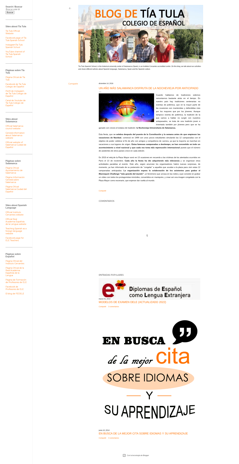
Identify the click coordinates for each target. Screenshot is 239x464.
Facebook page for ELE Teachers (15, 239)
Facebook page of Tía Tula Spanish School (16, 39)
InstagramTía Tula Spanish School (14, 46)
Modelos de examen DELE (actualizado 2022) (132, 302)
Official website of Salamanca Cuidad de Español (16, 145)
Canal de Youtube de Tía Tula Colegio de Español (16, 103)
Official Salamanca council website (14, 127)
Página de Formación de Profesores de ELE (16, 281)
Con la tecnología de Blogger (138, 455)
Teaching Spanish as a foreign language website (16, 231)
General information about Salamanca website (15, 135)
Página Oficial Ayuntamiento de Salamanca (14, 170)
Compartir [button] (73, 83)
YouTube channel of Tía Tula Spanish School (15, 54)
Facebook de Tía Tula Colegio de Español (16, 85)
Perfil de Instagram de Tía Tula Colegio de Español (16, 93)
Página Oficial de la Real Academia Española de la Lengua (15, 272)
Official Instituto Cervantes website (15, 213)
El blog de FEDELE (15, 293)
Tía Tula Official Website (13, 32)
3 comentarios (113, 307)
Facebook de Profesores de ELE (15, 287)
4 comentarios (113, 438)
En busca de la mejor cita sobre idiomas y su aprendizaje (143, 433)
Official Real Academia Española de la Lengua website (16, 221)
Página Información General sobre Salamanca (15, 179)
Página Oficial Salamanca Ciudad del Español (16, 189)
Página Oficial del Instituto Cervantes (15, 262)
